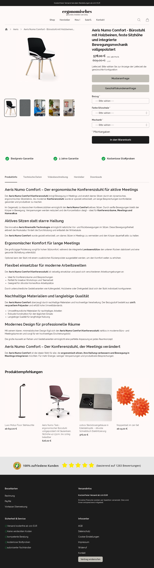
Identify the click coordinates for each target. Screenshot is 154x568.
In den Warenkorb (120, 139)
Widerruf (82, 547)
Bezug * (96, 96)
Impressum (83, 542)
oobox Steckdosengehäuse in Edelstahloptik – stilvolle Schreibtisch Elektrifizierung (93, 428)
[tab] (10, 107)
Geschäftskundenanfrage (120, 88)
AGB (80, 526)
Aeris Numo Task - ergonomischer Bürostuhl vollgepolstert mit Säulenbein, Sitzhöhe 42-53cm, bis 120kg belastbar (56, 431)
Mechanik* (97, 120)
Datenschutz (84, 531)
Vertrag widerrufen (90, 559)
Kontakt (100, 20)
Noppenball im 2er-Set (128, 425)
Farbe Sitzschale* (101, 108)
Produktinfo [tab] (11, 177)
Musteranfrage (120, 78)
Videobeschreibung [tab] (58, 177)
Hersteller (65, 20)
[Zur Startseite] (6, 29)
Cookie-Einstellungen (88, 537)
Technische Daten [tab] (32, 177)
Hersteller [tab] (79, 177)
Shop (52, 20)
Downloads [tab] (96, 177)
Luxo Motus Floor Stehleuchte (19, 425)
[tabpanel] (39, 57)
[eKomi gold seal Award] (17, 466)
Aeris (15, 29)
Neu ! (77, 20)
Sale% (88, 20)
